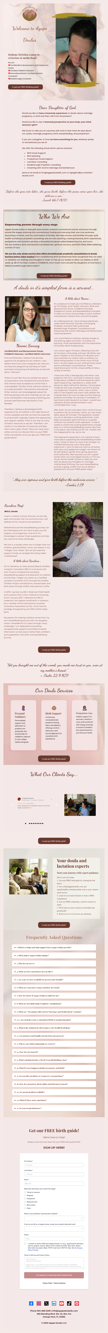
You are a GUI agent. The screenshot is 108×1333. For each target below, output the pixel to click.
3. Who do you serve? (26, 963)
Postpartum (31, 1198)
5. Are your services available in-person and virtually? (40, 979)
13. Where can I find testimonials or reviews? (36, 1044)
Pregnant (30, 1195)
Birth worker (31, 1205)
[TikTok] (69, 1303)
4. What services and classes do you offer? (35, 971)
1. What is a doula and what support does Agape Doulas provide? (44, 947)
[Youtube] (61, 1303)
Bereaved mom (32, 1202)
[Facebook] (31, 1303)
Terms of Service (59, 1283)
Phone (26, 1235)
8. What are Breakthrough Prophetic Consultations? (39, 1003)
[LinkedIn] (54, 1303)
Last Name (28, 1170)
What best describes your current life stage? (40, 1189)
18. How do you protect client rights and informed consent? (42, 1084)
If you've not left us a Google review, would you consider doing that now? (50, 1224)
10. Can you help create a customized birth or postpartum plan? (44, 1020)
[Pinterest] (77, 1303)
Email (26, 1179)
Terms (36, 1250)
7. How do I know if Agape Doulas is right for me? (38, 995)
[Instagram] (39, 1303)
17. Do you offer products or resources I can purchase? (40, 1076)
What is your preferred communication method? (40, 1214)
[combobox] (54, 1218)
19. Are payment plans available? (31, 1092)
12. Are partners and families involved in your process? (40, 1036)
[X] (46, 1303)
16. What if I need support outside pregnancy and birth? (41, 1068)
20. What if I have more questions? (32, 1100)
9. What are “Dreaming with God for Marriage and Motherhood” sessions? (49, 1012)
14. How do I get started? (27, 1052)
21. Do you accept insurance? (29, 1108)
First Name (28, 1161)
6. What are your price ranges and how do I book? (38, 987)
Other (29, 1208)
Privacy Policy (47, 1283)
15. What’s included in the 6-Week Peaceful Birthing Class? (42, 1060)
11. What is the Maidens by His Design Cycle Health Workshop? (43, 1028)
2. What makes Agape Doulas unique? (33, 955)
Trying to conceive (33, 1192)
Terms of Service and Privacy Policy (36, 1255)
